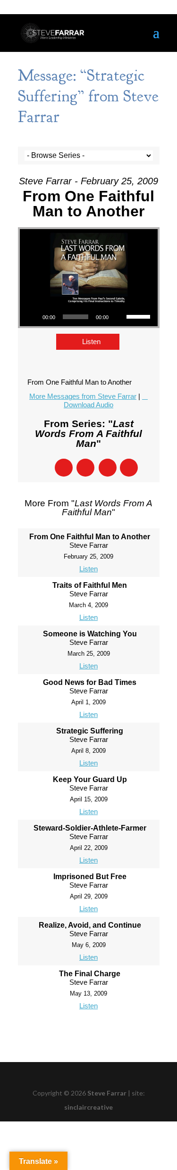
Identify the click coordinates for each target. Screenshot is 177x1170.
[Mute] (119, 316)
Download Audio (88, 405)
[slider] (139, 315)
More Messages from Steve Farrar (82, 396)
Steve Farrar (106, 1093)
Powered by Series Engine (89, 1032)
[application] (89, 316)
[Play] (32, 316)
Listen (91, 342)
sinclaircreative (88, 1107)
